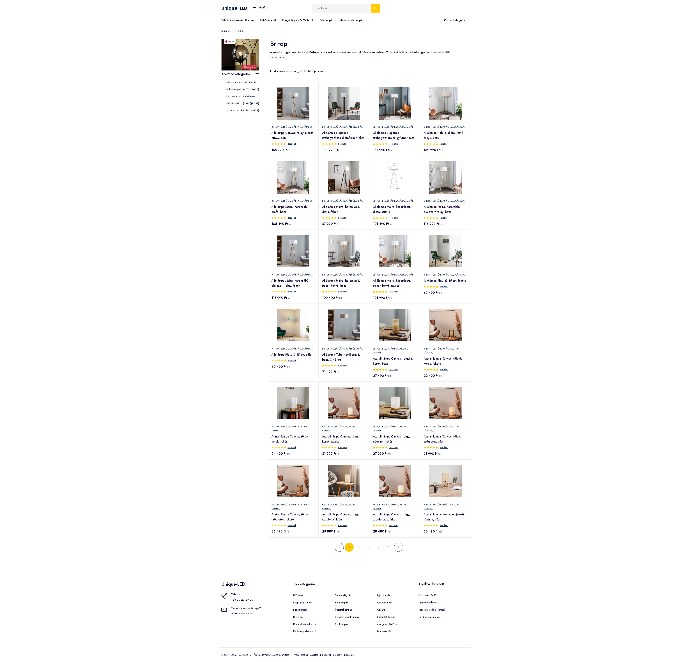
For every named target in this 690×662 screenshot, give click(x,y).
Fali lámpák (326, 20)
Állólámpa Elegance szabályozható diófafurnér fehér (343, 135)
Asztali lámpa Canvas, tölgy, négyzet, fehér (391, 439)
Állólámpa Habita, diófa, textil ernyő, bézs (443, 135)
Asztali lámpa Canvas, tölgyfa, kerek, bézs (393, 361)
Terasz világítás (343, 595)
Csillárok (381, 610)
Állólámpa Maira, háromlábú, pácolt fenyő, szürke (392, 283)
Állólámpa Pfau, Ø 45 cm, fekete (445, 281)
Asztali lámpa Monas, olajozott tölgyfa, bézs (444, 517)
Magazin (337, 655)
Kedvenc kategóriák (236, 74)
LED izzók (298, 595)
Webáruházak (300, 655)
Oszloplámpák (384, 602)
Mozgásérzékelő (427, 595)
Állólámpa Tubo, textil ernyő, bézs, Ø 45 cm (341, 357)
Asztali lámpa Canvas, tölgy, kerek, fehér (290, 439)
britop (240, 31)
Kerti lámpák (341, 602)
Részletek (292, 143)
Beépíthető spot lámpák (347, 617)
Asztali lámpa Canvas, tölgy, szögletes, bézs (442, 439)
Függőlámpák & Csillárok (298, 20)
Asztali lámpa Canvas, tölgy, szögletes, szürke (391, 517)
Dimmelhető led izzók (304, 624)
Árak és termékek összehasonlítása (271, 655)
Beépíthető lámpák (302, 602)
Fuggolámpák (300, 610)
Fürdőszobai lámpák (429, 617)
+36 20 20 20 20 (242, 600)
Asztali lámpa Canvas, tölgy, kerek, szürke (340, 439)
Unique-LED (234, 8)
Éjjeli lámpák (383, 595)
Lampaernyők (384, 631)
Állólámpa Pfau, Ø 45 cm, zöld (292, 355)
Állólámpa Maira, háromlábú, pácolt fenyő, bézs (341, 283)
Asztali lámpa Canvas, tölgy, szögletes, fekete (290, 517)
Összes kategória (454, 20)
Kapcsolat (349, 655)
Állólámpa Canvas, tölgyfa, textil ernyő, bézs (293, 135)
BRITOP (275, 127)
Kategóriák (325, 655)
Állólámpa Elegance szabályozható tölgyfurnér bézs (393, 135)
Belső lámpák (268, 20)
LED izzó (298, 617)
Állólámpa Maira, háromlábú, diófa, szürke (392, 209)
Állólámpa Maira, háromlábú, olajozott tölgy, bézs (442, 209)
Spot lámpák (341, 624)
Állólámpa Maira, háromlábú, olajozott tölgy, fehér (290, 283)
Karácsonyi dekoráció (304, 631)
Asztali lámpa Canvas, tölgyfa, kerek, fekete (443, 361)
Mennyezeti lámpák (352, 20)
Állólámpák (305, 127)
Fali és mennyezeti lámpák (237, 20)
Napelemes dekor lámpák (432, 610)
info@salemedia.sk (241, 613)
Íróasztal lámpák (343, 610)
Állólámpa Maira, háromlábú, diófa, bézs (290, 209)
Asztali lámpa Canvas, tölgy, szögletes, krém (340, 517)
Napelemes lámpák (429, 602)
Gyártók (314, 655)
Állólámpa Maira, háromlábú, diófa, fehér (341, 209)
